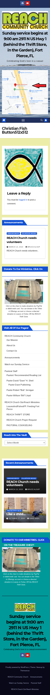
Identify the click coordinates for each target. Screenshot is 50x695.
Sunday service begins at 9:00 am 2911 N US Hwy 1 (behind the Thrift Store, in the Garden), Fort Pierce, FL (25, 44)
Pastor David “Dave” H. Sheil (20, 381)
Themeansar (24, 671)
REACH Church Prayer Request (22, 420)
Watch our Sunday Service (17, 364)
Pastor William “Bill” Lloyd (19, 395)
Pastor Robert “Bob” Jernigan (20, 390)
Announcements (13, 233)
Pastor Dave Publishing (19, 385)
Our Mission (12, 340)
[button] (42, 120)
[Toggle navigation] (23, 120)
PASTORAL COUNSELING (19, 425)
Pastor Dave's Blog (14, 510)
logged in (23, 200)
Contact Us (12, 351)
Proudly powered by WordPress (17, 667)
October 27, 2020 (17, 518)
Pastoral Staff (11, 371)
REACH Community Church (18, 336)
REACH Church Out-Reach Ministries (22, 402)
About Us (11, 345)
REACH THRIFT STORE (18, 414)
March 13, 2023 (16, 247)
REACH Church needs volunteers (22, 483)
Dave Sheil (34, 518)
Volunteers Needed (29, 233)
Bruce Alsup (34, 247)
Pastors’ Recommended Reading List (24, 375)
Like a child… (15, 514)
